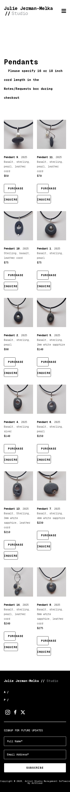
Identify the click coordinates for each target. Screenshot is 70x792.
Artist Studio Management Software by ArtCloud (47, 782)
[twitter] (22, 712)
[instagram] (7, 712)
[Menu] (63, 11)
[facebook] (15, 712)
